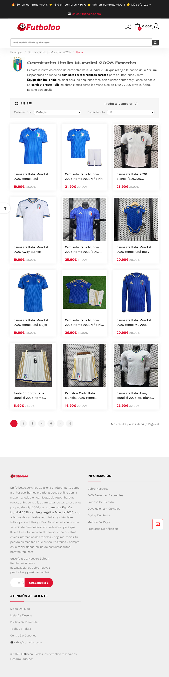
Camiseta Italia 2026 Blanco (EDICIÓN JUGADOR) (131, 176)
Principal (16, 52)
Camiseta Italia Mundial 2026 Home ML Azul (133, 322)
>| (69, 423)
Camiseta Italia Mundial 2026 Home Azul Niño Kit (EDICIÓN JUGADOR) (83, 322)
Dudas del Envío (99, 515)
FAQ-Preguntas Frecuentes (105, 495)
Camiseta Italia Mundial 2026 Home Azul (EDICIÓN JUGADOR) (84, 249)
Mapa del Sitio (20, 608)
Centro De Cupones (23, 635)
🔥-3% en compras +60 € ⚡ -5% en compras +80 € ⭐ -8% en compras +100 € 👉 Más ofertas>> (81, 4)
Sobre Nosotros (98, 488)
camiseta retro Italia (45, 84)
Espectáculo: (96, 112)
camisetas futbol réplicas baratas (85, 75)
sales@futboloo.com (28, 642)
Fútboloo (27, 654)
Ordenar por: (23, 112)
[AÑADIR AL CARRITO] (27, 163)
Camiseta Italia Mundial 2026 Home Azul (30, 176)
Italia (79, 52)
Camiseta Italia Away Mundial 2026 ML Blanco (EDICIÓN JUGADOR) (134, 395)
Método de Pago (99, 522)
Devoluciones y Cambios (104, 508)
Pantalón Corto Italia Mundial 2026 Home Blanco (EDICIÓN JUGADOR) (80, 395)
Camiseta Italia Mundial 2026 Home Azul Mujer (30, 322)
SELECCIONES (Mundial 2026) (49, 52)
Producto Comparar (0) (120, 103)
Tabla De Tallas (20, 628)
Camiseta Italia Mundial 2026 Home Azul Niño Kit (83, 176)
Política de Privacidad (24, 622)
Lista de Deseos (21, 615)
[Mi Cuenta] (156, 28)
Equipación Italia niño (42, 79)
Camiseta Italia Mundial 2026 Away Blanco (30, 249)
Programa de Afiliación (103, 528)
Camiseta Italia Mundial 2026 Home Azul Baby (133, 249)
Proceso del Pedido (101, 502)
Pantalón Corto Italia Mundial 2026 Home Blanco (28, 395)
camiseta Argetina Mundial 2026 (51, 512)
